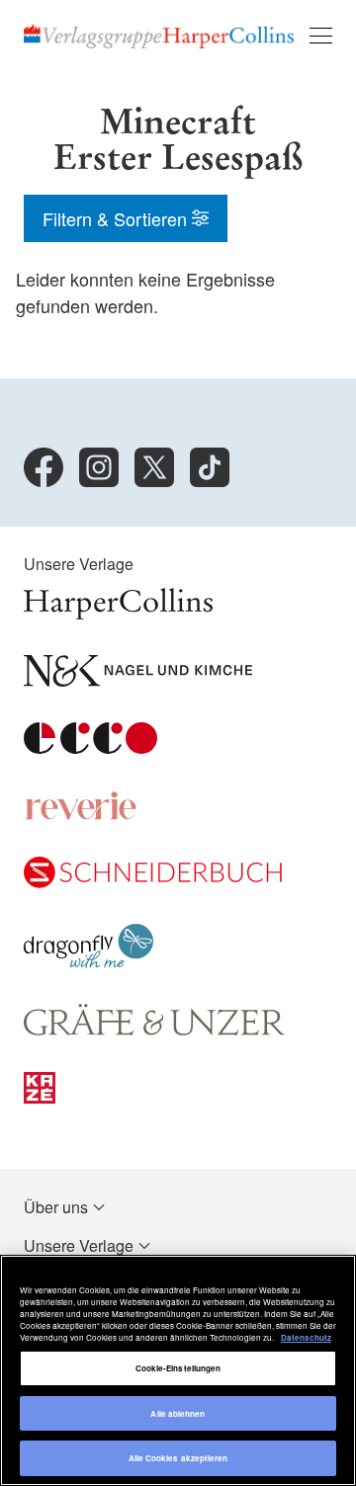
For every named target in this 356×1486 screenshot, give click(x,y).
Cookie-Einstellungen (178, 1367)
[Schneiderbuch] (153, 881)
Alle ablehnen (177, 1413)
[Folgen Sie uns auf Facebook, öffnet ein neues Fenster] (43, 467)
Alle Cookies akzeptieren (178, 1457)
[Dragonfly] (88, 961)
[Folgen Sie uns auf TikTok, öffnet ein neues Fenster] (209, 467)
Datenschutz (306, 1337)
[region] (178, 1370)
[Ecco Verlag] (90, 747)
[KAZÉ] (39, 1097)
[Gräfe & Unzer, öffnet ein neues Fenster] (154, 1030)
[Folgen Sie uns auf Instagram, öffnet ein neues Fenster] (99, 467)
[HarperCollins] (118, 613)
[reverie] (81, 814)
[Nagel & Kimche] (138, 680)
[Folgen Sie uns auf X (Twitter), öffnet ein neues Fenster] (154, 467)
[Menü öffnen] (321, 35)
